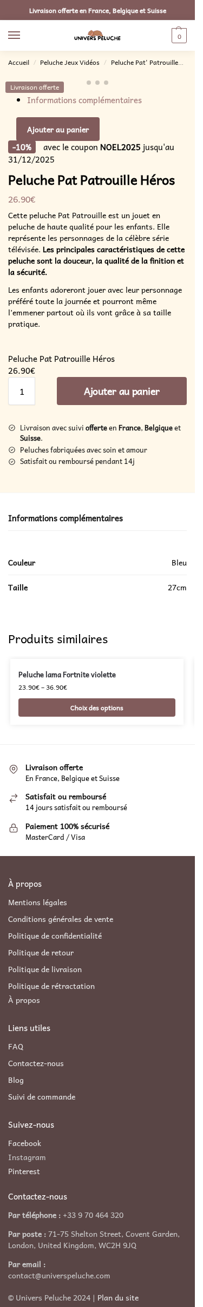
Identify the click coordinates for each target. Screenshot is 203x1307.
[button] (178, 35)
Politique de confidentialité (55, 935)
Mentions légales (37, 902)
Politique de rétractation (51, 986)
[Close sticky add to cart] (11, 346)
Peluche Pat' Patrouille (144, 62)
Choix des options (96, 707)
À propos (24, 1000)
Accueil (18, 62)
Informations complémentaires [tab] (65, 518)
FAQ (15, 1046)
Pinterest (24, 1171)
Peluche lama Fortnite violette (67, 674)
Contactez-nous (36, 1063)
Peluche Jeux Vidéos (70, 62)
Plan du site (118, 1297)
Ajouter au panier (58, 129)
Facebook (24, 1143)
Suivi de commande (41, 1096)
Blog (16, 1080)
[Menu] (24, 36)
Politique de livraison (45, 969)
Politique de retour (41, 952)
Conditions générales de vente (60, 919)
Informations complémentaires (84, 99)
